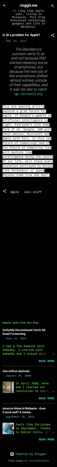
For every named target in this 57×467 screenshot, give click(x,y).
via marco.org (31, 94)
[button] (52, 35)
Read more (46, 361)
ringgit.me (28, 5)
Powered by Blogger (30, 454)
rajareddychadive (38, 461)
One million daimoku (16, 371)
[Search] (52, 6)
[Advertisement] (28, 290)
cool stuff (33, 192)
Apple (14, 192)
